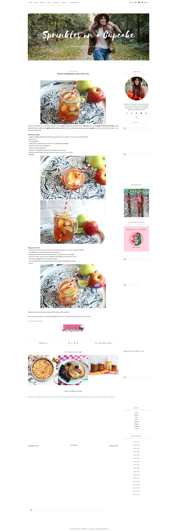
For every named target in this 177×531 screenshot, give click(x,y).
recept (110, 343)
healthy (104, 343)
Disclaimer (56, 2)
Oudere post (113, 446)
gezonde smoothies (85, 316)
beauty (136, 413)
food (99, 343)
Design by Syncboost (101, 529)
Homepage (74, 445)
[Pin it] (74, 343)
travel (136, 429)
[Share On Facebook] (72, 343)
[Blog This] (77, 343)
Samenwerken (74, 2)
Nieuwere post (33, 446)
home (136, 419)
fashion (136, 415)
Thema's (64, 2)
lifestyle (136, 424)
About (36, 2)
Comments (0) (43, 343)
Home (30, 2)
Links (48, 2)
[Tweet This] (69, 343)
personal (136, 426)
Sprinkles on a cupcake (88, 529)
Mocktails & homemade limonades (67, 316)
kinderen (136, 422)
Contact (42, 2)
